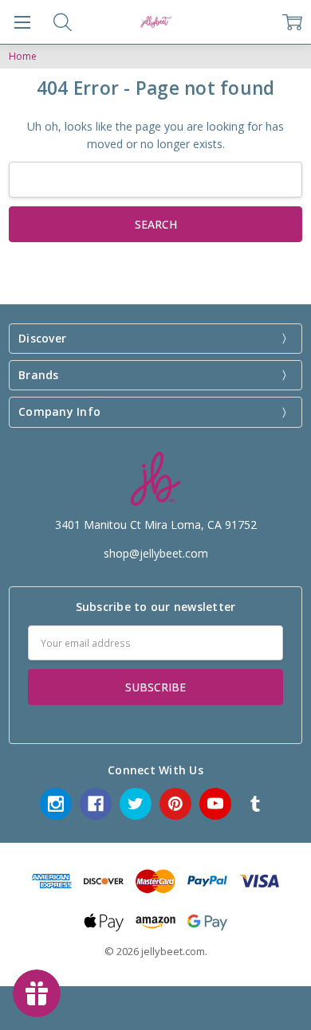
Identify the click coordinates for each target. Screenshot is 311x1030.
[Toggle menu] (22, 22)
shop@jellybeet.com (156, 553)
